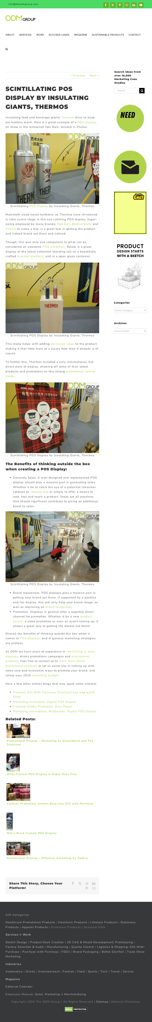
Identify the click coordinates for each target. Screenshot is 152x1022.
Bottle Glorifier (112, 952)
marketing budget (45, 675)
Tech (104, 971)
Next (92, 75)
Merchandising (75, 994)
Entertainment (49, 971)
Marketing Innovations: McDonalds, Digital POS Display (55, 711)
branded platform (30, 256)
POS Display (38, 206)
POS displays (29, 638)
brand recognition (59, 607)
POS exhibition (53, 247)
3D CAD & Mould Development (90, 942)
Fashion (69, 971)
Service (129, 971)
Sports (93, 971)
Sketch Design (16, 942)
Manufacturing (57, 947)
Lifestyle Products (103, 922)
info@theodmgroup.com (23, 4)
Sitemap (102, 1002)
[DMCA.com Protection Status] (76, 1009)
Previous (79, 75)
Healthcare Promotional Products (30, 922)
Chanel (11, 229)
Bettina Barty (82, 224)
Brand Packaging (86, 952)
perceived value (63, 344)
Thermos (67, 117)
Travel (115, 971)
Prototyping (124, 942)
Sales (39, 994)
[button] (7, 49)
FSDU (66, 952)
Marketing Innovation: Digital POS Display (45, 702)
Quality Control (82, 947)
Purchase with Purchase (40, 952)
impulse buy (40, 492)
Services (12, 934)
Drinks (30, 971)
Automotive (14, 971)
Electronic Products (72, 922)
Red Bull (63, 224)
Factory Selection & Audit (25, 947)
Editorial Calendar (19, 986)
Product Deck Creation (47, 942)
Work (27, 934)
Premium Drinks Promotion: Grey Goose (42, 706)
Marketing (52, 994)
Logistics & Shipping (112, 947)
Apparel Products (35, 927)
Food (81, 971)
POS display (87, 122)
